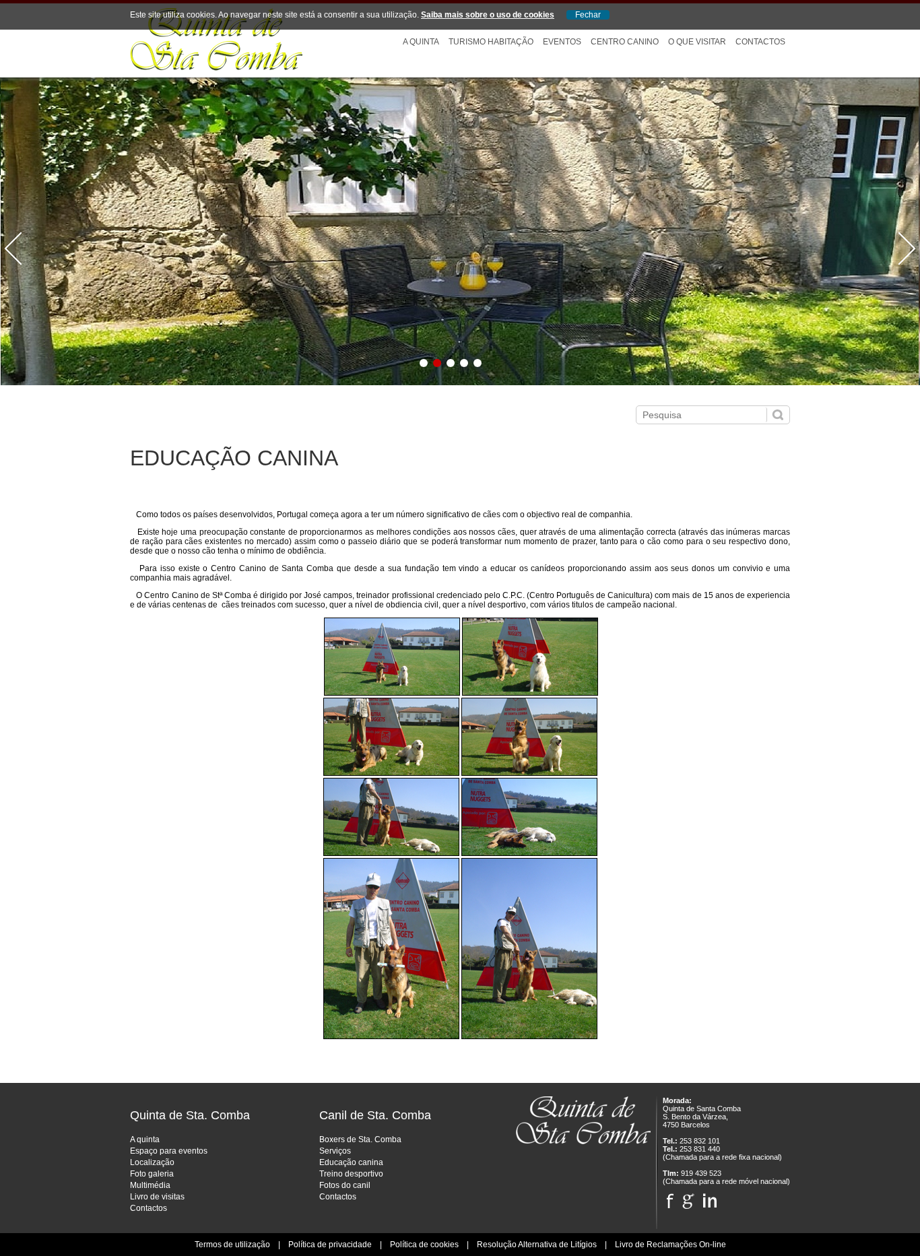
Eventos (562, 41)
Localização (152, 1162)
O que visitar (697, 41)
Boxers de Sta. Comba (360, 1139)
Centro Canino (625, 41)
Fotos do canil (344, 1185)
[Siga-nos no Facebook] (670, 1197)
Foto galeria (152, 1174)
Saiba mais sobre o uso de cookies (487, 15)
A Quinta (421, 41)
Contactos (760, 41)
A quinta (145, 1139)
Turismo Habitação (491, 41)
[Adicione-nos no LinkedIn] (710, 1197)
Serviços (335, 1151)
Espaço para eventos (168, 1151)
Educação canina (351, 1162)
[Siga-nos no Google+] (688, 1197)
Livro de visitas (157, 1196)
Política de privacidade (330, 1244)
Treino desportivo (351, 1174)
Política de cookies (424, 1244)
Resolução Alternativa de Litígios (537, 1244)
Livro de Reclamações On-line (670, 1244)
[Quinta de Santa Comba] (216, 68)
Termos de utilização (232, 1244)
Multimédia (150, 1185)
